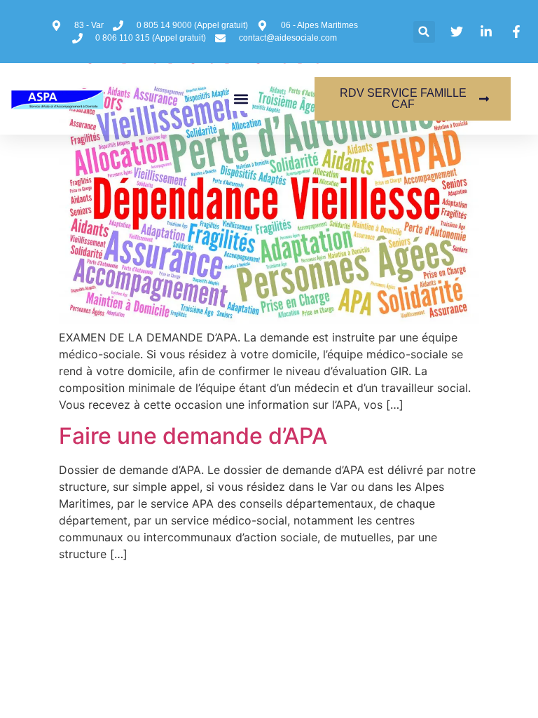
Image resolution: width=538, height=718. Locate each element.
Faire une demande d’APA (193, 435)
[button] (424, 32)
